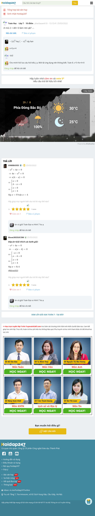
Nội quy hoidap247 (11, 466)
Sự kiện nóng (11, 478)
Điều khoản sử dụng (11, 462)
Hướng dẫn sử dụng (11, 459)
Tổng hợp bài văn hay (17, 9)
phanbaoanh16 (41, 23)
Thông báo (10, 484)
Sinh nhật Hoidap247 (17, 13)
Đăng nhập (9, 68)
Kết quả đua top (12, 481)
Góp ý (5, 469)
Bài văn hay (10, 474)
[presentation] (12, 41)
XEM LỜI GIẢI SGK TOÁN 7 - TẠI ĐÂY (47, 314)
